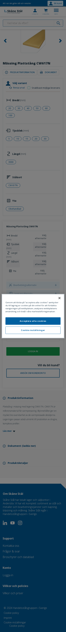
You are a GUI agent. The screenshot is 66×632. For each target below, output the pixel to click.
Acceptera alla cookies (33, 321)
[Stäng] (59, 298)
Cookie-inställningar (33, 330)
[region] (33, 316)
